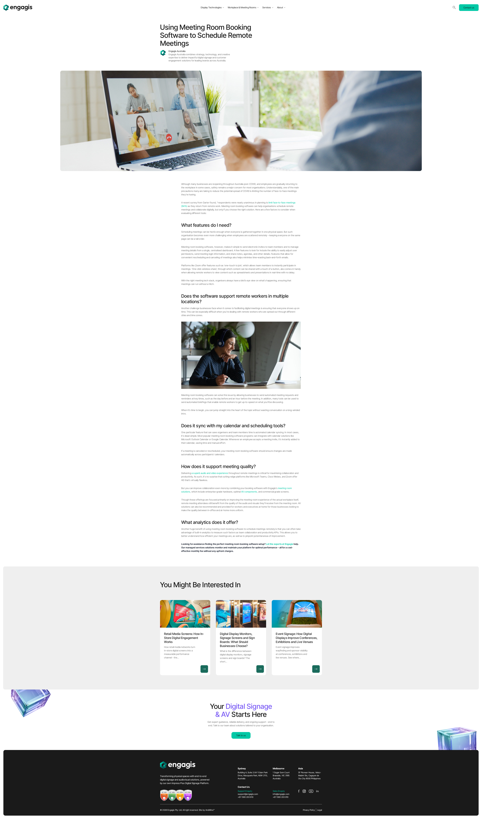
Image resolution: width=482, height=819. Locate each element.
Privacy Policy (309, 810)
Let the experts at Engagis (279, 544)
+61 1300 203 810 (245, 797)
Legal (319, 810)
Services (266, 7)
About (280, 7)
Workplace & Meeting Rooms (242, 7)
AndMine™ (210, 810)
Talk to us (241, 735)
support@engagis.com (248, 794)
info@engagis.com (281, 794)
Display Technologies (211, 7)
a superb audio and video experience (210, 473)
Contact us (468, 7)
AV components (249, 491)
